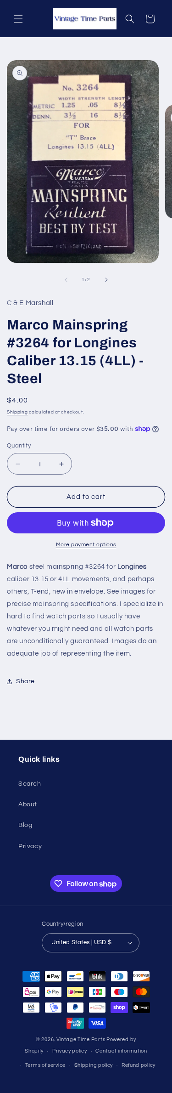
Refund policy (138, 1065)
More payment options (86, 545)
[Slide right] (106, 280)
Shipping (17, 412)
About (27, 804)
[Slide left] (66, 280)
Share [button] (25, 681)
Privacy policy (69, 1050)
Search (29, 784)
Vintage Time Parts (80, 1039)
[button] (18, 19)
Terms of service (45, 1065)
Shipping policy (93, 1065)
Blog (25, 825)
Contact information (121, 1050)
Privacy (30, 846)
